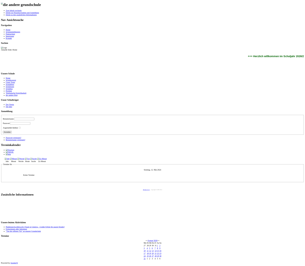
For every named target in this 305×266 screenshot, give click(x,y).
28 (156, 256)
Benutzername (8, 119)
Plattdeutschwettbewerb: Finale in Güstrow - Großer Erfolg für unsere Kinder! (35, 227)
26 (150, 256)
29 (158, 256)
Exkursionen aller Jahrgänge (16, 229)
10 (145, 251)
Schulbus (9, 89)
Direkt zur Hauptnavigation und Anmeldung (22, 13)
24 (145, 256)
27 (153, 256)
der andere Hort (12, 95)
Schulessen (10, 87)
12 (150, 251)
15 (158, 251)
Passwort (6, 123)
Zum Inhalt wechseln (14, 11)
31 (145, 259)
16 (160, 251)
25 (148, 256)
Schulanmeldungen (13, 32)
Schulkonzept (11, 80)
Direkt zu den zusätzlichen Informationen (21, 15)
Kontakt (9, 38)
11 (148, 251)
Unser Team (10, 82)
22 (158, 253)
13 (153, 251)
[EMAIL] (10, 152)
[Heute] (27, 159)
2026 (155, 241)
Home (8, 30)
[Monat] (13, 159)
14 (156, 251)
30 (160, 256)
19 (150, 253)
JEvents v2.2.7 (146, 189)
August (150, 241)
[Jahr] (7, 159)
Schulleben (10, 84)
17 (145, 253)
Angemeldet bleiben (10, 128)
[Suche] (33, 159)
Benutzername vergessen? (15, 140)
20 (153, 253)
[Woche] (21, 159)
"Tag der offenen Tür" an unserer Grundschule (23, 231)
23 (160, 253)
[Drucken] (10, 150)
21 (156, 253)
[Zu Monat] (42, 159)
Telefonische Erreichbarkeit (16, 93)
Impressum (10, 36)
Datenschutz (10, 34)
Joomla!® (14, 263)
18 (148, 253)
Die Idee (9, 107)
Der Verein (10, 105)
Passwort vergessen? (13, 138)
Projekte (9, 91)
